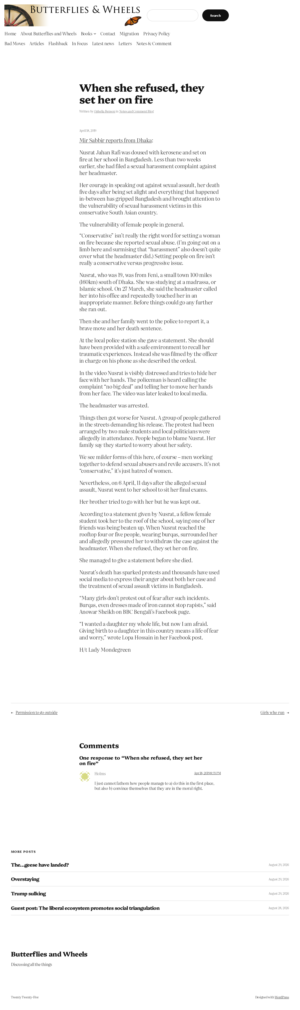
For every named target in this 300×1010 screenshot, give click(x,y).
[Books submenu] (95, 33)
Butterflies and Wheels (49, 953)
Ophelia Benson (104, 111)
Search (215, 15)
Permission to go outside (37, 712)
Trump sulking (28, 893)
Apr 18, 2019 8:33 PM (207, 773)
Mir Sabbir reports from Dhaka (115, 140)
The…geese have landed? (40, 864)
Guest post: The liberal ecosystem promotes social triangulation (85, 908)
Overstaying (25, 879)
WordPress (282, 997)
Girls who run (272, 712)
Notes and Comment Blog (136, 111)
